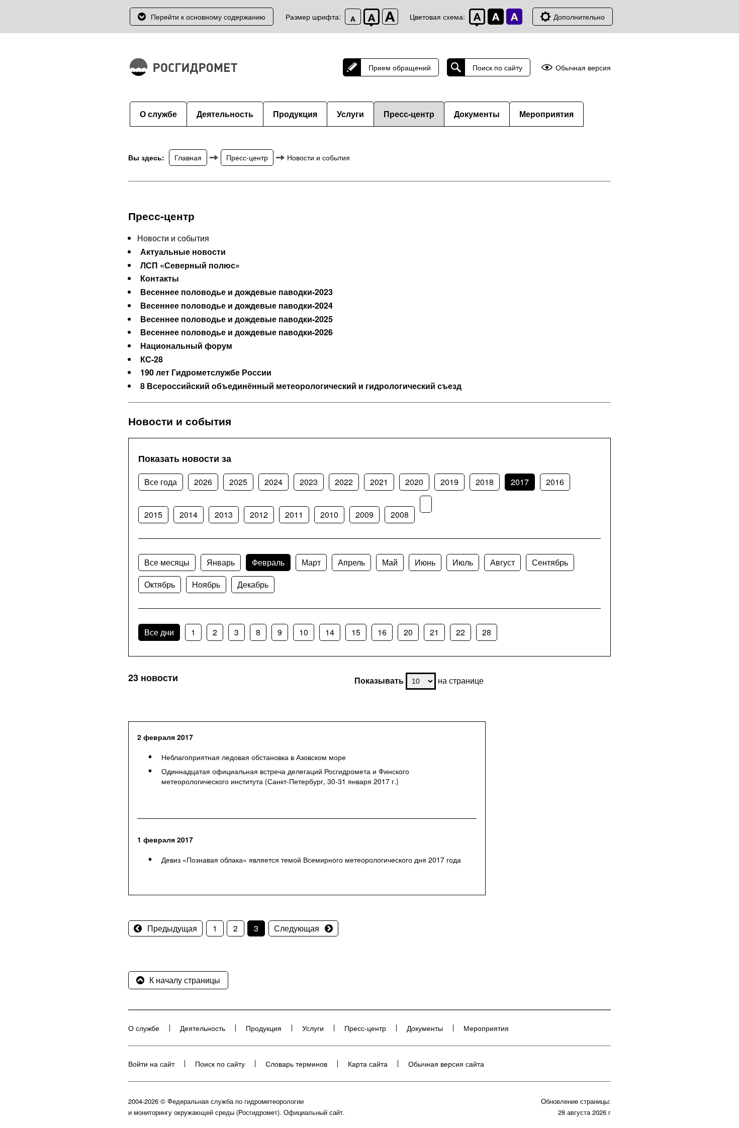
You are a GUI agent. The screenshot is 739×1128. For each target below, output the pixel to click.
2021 (379, 482)
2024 (273, 482)
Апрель (351, 562)
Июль (462, 562)
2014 (188, 514)
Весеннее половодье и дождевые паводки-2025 (236, 319)
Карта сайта (368, 1064)
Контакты (159, 278)
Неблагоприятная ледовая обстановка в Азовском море (253, 757)
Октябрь (159, 584)
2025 (238, 482)
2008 (400, 514)
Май (390, 562)
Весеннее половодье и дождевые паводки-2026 (236, 332)
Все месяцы (167, 562)
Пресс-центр (409, 114)
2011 (294, 514)
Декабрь (252, 584)
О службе (158, 114)
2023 (309, 482)
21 (434, 632)
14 (329, 632)
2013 (224, 514)
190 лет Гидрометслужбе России (205, 372)
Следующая (296, 928)
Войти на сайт (151, 1064)
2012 (259, 514)
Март (311, 562)
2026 (203, 482)
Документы (477, 114)
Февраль (268, 562)
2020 (414, 482)
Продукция (295, 114)
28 (486, 632)
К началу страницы (184, 980)
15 (355, 632)
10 (303, 632)
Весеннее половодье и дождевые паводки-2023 (236, 292)
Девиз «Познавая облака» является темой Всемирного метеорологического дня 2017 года (311, 860)
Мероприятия (546, 114)
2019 (449, 482)
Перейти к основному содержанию (208, 17)
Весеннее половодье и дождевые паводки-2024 (236, 305)
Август (502, 562)
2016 (555, 482)
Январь (221, 562)
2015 (153, 514)
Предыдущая (172, 928)
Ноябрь (206, 584)
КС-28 (151, 359)
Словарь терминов (296, 1064)
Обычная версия (583, 67)
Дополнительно (579, 17)
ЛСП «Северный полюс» (190, 265)
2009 (364, 514)
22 (460, 632)
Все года (160, 482)
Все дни (159, 632)
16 (382, 632)
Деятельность (225, 114)
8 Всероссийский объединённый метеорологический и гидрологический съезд (300, 386)
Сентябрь (550, 562)
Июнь (425, 562)
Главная (188, 157)
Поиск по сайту (497, 67)
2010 (329, 514)
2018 (485, 482)
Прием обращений (399, 67)
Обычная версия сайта (446, 1064)
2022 (344, 482)
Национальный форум (186, 345)
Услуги (350, 114)
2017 (520, 482)
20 (408, 632)
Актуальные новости (183, 251)
